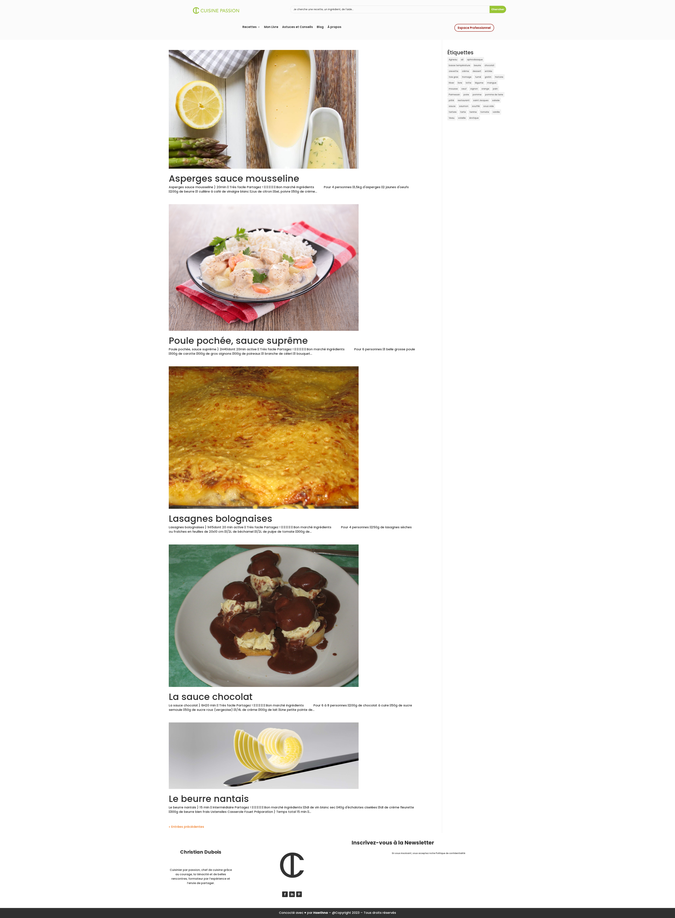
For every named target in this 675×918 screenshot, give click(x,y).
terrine (473, 111)
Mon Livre (271, 27)
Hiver (451, 82)
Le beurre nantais (209, 798)
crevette (453, 71)
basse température (459, 65)
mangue (491, 82)
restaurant (464, 100)
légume (479, 82)
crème (465, 71)
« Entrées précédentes (186, 826)
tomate (484, 111)
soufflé (476, 106)
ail (462, 59)
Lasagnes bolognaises (220, 518)
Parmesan (454, 94)
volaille (462, 117)
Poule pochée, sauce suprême (238, 340)
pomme (477, 94)
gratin (488, 76)
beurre (477, 65)
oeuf (464, 88)
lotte (468, 82)
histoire (499, 76)
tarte (463, 111)
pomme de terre (494, 94)
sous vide (488, 106)
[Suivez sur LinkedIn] (292, 894)
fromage (466, 76)
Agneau (453, 59)
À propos (334, 27)
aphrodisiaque (475, 59)
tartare (453, 111)
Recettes (249, 27)
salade (496, 100)
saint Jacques (480, 100)
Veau (451, 117)
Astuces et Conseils (297, 27)
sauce (452, 106)
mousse (453, 88)
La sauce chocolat (211, 696)
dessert (477, 71)
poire (466, 94)
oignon (474, 88)
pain (495, 88)
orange (485, 88)
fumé (478, 76)
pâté (451, 100)
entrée (488, 71)
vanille (496, 111)
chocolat (489, 65)
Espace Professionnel (474, 28)
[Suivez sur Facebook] (285, 894)
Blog (320, 27)
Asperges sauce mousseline (234, 178)
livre (460, 82)
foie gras (453, 76)
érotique (474, 117)
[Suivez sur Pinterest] (299, 894)
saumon (463, 106)
